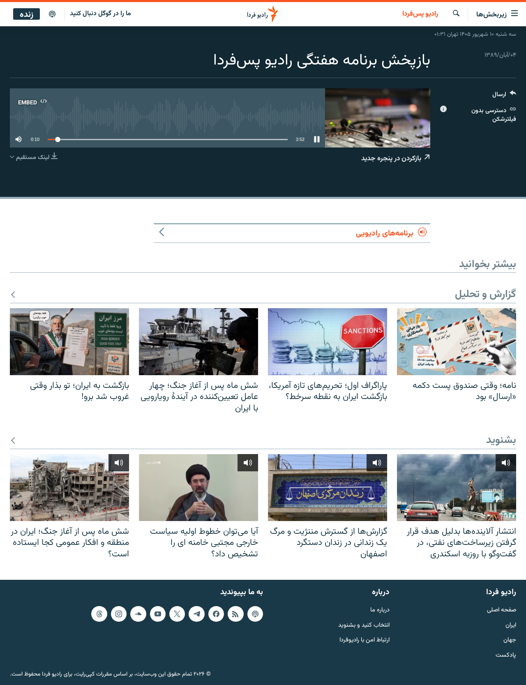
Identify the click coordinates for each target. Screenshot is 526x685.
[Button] (504, 96)
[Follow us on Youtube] (158, 613)
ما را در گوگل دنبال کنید (100, 14)
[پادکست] (52, 14)
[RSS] (235, 613)
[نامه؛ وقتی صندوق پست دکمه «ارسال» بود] (456, 341)
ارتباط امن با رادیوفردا (364, 640)
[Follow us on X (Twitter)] (177, 613)
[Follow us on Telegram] (196, 613)
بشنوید (501, 440)
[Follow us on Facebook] (216, 613)
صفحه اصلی (501, 610)
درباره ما (380, 610)
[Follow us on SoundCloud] (138, 613)
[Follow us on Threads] (99, 613)
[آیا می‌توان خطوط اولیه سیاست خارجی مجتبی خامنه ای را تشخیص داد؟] (198, 487)
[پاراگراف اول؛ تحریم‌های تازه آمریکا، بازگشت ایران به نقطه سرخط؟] (327, 341)
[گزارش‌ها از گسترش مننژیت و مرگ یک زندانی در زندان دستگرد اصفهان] (327, 487)
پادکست (506, 655)
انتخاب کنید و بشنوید (364, 625)
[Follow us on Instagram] (119, 613)
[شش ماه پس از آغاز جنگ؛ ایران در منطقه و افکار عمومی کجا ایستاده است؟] (69, 487)
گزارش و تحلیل (485, 294)
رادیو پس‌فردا (420, 14)
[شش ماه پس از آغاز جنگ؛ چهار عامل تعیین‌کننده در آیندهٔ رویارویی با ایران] (198, 341)
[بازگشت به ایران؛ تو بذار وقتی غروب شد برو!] (69, 341)
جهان (509, 640)
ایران (510, 625)
